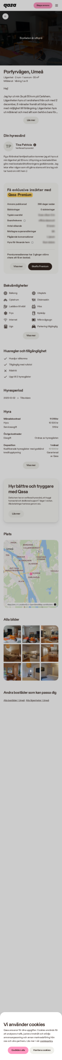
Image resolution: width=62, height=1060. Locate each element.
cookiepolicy (46, 1041)
